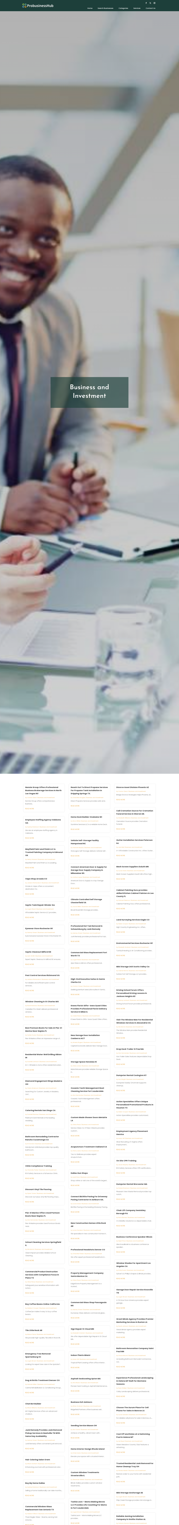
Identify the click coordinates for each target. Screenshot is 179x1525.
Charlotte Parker (32, 1170)
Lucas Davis (77, 1204)
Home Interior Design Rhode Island (88, 1449)
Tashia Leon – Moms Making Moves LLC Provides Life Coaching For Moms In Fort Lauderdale (89, 1504)
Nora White (76, 821)
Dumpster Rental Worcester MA (131, 1184)
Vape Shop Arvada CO (36, 878)
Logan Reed (31, 909)
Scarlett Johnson (33, 1062)
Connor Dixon (32, 798)
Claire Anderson (32, 1088)
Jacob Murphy (123, 1165)
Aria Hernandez (32, 1220)
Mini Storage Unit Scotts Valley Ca (132, 966)
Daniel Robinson (123, 1188)
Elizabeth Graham (79, 1333)
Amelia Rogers (78, 1042)
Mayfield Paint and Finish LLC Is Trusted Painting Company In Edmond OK (44, 852)
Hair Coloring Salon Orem (37, 1459)
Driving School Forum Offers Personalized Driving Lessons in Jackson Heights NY (131, 993)
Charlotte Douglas (79, 798)
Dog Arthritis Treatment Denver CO (42, 1380)
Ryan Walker (122, 1388)
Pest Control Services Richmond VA (42, 975)
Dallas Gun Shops (79, 1173)
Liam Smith (31, 956)
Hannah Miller (32, 1384)
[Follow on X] (150, 3)
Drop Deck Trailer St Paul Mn (130, 1049)
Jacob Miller (77, 907)
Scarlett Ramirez (32, 1114)
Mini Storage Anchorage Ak (129, 1492)
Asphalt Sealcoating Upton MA (86, 1378)
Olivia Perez (31, 1282)
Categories (123, 8)
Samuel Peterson (124, 900)
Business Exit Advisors (81, 1402)
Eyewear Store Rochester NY (39, 928)
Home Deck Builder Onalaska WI (86, 817)
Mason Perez (31, 1334)
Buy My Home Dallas (35, 1483)
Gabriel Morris (123, 971)
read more (29, 808)
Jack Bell (121, 847)
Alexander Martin (78, 1480)
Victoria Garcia (123, 1523)
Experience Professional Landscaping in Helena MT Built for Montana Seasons (134, 1380)
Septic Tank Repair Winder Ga (40, 905)
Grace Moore (123, 1355)
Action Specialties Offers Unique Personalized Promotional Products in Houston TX (134, 1104)
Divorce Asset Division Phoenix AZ (132, 787)
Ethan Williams (32, 1408)
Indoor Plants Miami (80, 1355)
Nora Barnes (122, 1217)
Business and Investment (46, 798)
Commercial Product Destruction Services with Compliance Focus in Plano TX (42, 1274)
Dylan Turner (31, 1193)
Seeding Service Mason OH (84, 1425)
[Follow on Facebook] (146, 3)
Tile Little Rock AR (33, 1330)
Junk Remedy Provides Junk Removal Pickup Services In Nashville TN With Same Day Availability (43, 1433)
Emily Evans (77, 1453)
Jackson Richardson (34, 883)
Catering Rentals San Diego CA (40, 1110)
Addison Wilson (32, 1514)
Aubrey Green (32, 932)
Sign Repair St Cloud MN (82, 1329)
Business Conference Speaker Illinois (134, 1237)
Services (136, 8)
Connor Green (78, 986)
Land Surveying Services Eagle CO (132, 919)
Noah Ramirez (32, 1006)
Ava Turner (76, 1430)
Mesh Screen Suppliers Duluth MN (132, 866)
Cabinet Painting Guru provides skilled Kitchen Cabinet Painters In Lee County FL (135, 893)
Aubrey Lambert (123, 1000)
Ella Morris (30, 1249)
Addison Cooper (33, 1308)
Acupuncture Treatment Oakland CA (89, 1146)
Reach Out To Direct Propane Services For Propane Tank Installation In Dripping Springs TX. (89, 790)
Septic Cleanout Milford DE (38, 952)
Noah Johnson (123, 1326)
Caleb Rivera (77, 1016)
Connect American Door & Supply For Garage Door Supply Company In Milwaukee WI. (89, 870)
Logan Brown (31, 1361)
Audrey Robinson (33, 827)
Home (89, 8)
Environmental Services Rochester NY (134, 943)
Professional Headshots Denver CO (88, 1249)
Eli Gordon (30, 1144)
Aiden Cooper (123, 924)
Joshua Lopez (77, 877)
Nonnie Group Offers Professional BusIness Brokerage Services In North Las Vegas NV (43, 790)
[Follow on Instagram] (154, 3)
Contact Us (150, 8)
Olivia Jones (77, 1066)
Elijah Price (122, 1241)
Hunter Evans (31, 1035)
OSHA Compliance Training (38, 1166)
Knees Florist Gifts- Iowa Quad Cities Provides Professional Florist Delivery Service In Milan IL (89, 1008)
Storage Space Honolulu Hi (84, 1061)
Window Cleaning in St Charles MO (42, 1001)
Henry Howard (32, 859)
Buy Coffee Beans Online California (42, 1304)
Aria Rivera (76, 1383)
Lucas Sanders (78, 1230)
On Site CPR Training (126, 1160)
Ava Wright (122, 1079)
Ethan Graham (32, 1464)
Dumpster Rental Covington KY (131, 1075)
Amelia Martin (123, 1470)
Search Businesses (105, 8)
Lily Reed (121, 1441)
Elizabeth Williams (124, 818)
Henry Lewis (77, 1151)
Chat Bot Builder (33, 1403)
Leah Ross (76, 1177)
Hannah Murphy (78, 848)
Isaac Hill (76, 1359)
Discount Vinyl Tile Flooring (38, 1189)
